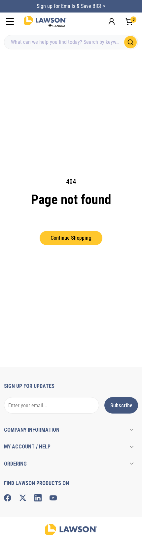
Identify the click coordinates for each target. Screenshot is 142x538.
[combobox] (71, 42)
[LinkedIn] (38, 497)
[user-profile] (112, 21)
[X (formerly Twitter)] (22, 497)
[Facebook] (7, 497)
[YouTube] (53, 497)
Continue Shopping (71, 238)
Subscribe (121, 405)
